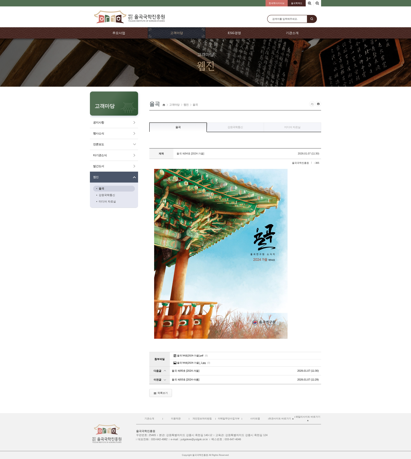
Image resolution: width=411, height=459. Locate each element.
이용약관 (176, 418)
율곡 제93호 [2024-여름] (185, 379)
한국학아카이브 (276, 3)
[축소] (317, 3)
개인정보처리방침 (202, 418)
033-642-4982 (159, 439)
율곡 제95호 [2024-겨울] (185, 370)
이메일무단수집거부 (229, 418)
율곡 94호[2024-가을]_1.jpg (193, 362)
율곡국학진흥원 (145, 431)
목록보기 (162, 393)
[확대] (309, 3)
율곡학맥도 (296, 3)
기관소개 (149, 418)
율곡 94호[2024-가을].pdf (192, 355)
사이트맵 (255, 418)
